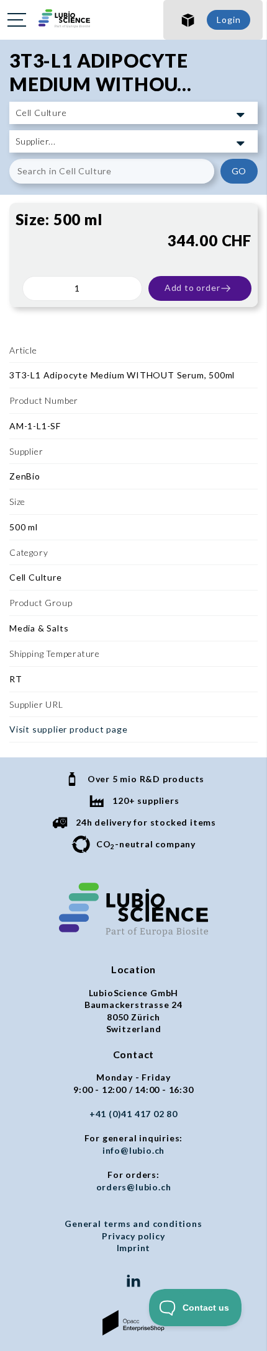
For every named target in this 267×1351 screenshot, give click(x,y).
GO (239, 171)
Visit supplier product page (68, 729)
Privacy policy (133, 1236)
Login (228, 19)
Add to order (192, 287)
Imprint (134, 1247)
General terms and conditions (133, 1223)
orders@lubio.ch (133, 1187)
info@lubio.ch (133, 1150)
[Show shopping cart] (188, 19)
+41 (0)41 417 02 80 (133, 1113)
